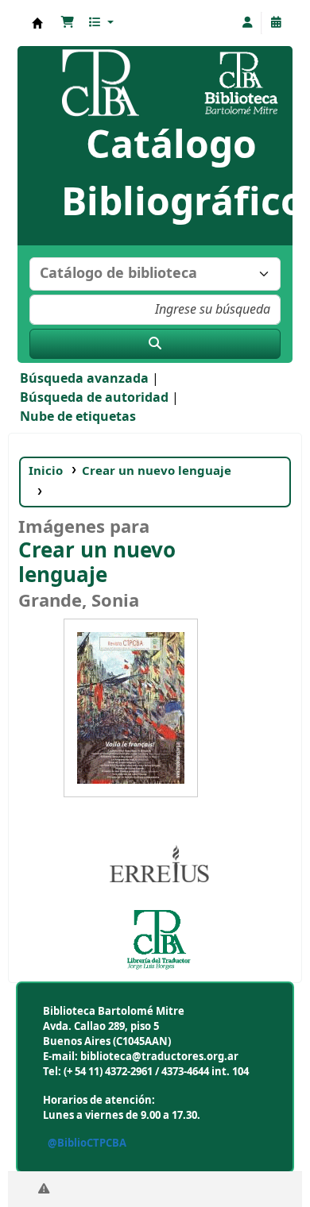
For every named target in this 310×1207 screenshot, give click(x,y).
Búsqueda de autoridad (94, 397)
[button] (67, 23)
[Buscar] (155, 344)
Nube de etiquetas (78, 416)
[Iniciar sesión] (247, 23)
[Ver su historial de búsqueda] (275, 23)
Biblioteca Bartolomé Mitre (37, 23)
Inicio (46, 471)
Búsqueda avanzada (84, 378)
